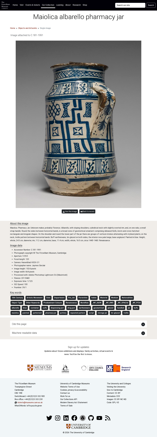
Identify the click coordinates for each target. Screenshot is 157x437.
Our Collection (48, 5)
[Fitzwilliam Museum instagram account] (58, 418)
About (68, 5)
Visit (22, 5)
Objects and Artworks (27, 28)
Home (16, 5)
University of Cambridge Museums (75, 383)
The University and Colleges (119, 383)
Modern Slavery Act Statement (73, 402)
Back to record (88, 211)
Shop (85, 5)
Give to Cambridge (115, 390)
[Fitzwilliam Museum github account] (91, 418)
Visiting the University (116, 387)
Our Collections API (68, 399)
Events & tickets (33, 5)
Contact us (65, 393)
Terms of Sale (66, 405)
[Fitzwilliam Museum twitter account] (49, 418)
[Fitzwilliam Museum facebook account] (66, 418)
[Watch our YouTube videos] (99, 418)
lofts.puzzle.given (34, 405)
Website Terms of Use (70, 387)
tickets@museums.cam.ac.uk (30, 402)
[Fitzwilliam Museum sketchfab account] (83, 418)
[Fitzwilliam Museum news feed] (108, 418)
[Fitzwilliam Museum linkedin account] (74, 418)
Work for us (65, 396)
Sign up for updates (78, 347)
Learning (59, 5)
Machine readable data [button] (24, 332)
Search (151, 5)
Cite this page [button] (19, 324)
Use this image (71, 211)
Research (77, 5)
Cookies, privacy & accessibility (73, 390)
